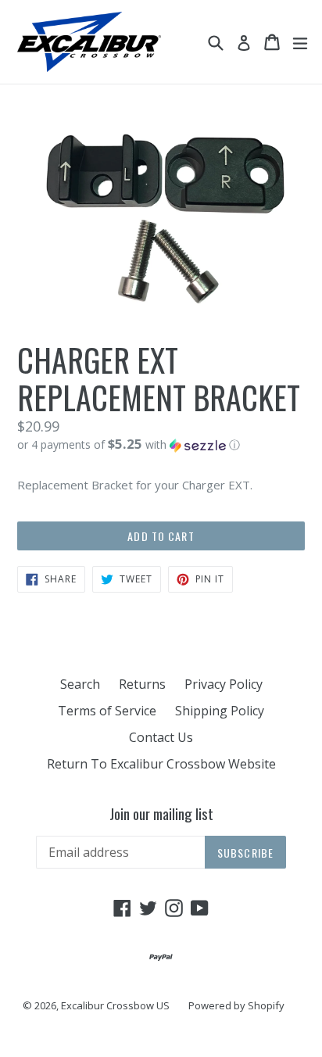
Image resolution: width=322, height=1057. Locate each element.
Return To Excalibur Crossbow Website (161, 763)
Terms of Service (107, 710)
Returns (142, 684)
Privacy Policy (223, 684)
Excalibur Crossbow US (115, 1005)
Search (80, 684)
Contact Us (161, 737)
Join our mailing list (161, 813)
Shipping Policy (219, 710)
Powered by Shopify (236, 1005)
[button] (161, 445)
